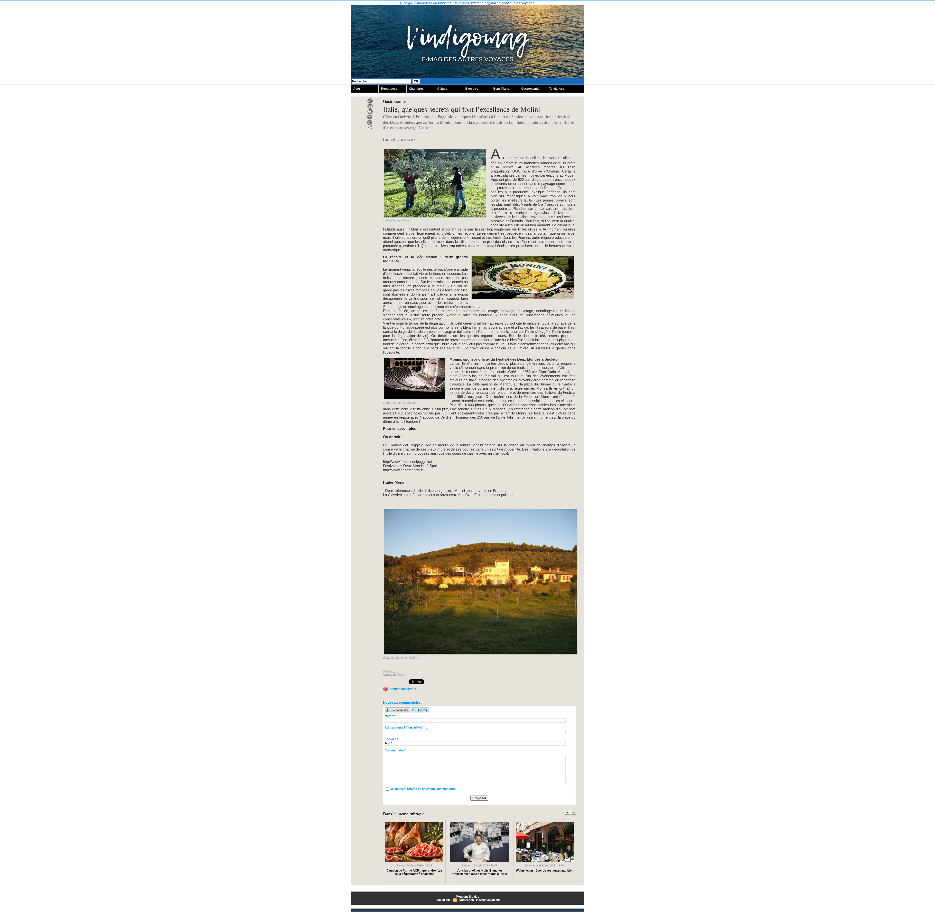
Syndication (466, 900)
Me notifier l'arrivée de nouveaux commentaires (423, 789)
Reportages (389, 88)
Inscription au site (488, 900)
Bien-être (471, 88)
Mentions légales (467, 896)
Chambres (416, 88)
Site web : (391, 739)
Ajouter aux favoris (403, 689)
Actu (356, 88)
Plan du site (443, 900)
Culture (442, 88)
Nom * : (390, 716)
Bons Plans (501, 88)
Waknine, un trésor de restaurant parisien (544, 870)
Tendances (556, 88)
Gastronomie (530, 88)
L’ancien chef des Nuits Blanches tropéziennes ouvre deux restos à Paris (479, 872)
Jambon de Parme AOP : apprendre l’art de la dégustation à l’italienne (414, 872)
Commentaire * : (396, 750)
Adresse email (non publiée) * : (406, 727)
